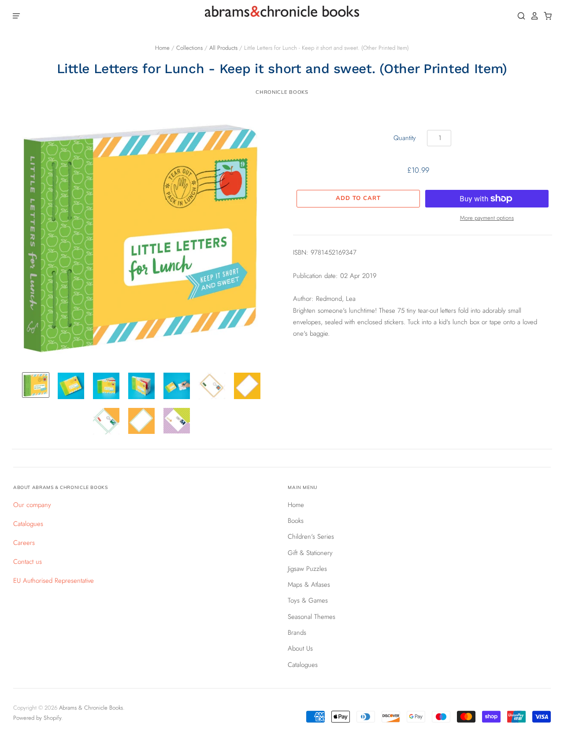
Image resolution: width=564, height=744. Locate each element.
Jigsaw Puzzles (307, 569)
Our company (32, 505)
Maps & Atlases (309, 584)
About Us (300, 648)
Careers (24, 543)
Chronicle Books (282, 92)
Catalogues (28, 524)
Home (162, 48)
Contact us (27, 561)
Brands (297, 632)
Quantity (404, 138)
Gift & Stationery (310, 553)
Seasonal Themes (311, 617)
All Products (223, 48)
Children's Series (311, 536)
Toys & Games (308, 600)
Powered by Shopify (37, 718)
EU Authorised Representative (53, 580)
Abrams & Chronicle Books (91, 707)
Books (296, 521)
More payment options (487, 218)
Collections (189, 48)
